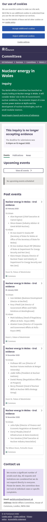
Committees (11, 56)
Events (7, 155)
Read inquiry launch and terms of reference (20, 115)
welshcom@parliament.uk (21, 499)
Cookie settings (23, 42)
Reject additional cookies (23, 36)
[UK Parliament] (8, 49)
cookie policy (10, 22)
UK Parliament (7, 62)
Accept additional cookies (23, 28)
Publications (18, 155)
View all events (22, 170)
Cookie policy (7, 517)
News (28, 155)
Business (19, 62)
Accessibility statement (17, 519)
